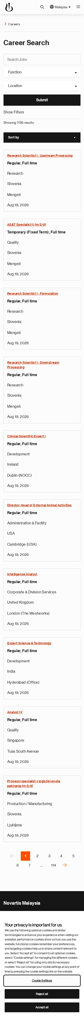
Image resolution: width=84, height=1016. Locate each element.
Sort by (44, 138)
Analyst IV (14, 712)
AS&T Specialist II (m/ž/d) (26, 224)
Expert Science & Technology (29, 643)
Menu (78, 7)
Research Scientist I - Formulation (32, 293)
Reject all (42, 993)
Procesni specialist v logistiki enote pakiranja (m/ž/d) (33, 784)
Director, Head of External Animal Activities (39, 505)
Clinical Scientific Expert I (26, 436)
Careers (14, 24)
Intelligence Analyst (22, 574)
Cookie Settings (42, 980)
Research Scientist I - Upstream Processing (40, 155)
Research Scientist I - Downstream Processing (33, 365)
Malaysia (61, 7)
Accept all (42, 1007)
